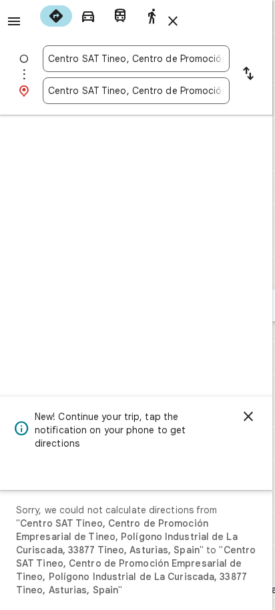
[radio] (56, 16)
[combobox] (136, 58)
